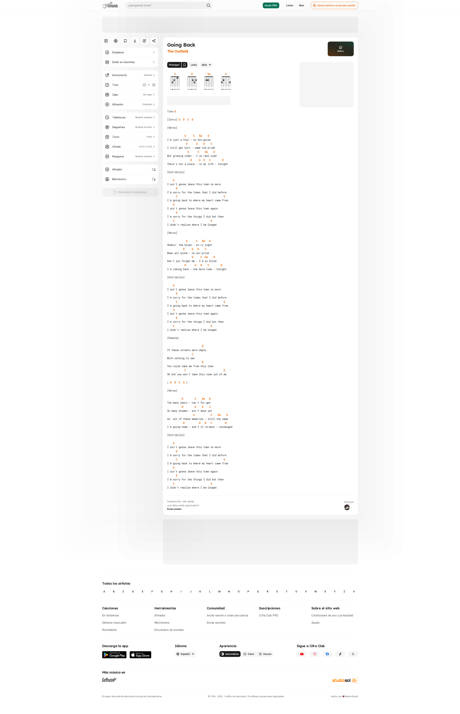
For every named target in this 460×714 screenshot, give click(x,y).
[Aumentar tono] (154, 85)
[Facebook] (327, 654)
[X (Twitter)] (353, 654)
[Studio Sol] (345, 680)
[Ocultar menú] (106, 40)
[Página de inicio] (110, 5)
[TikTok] (340, 654)
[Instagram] (315, 654)
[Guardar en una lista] (125, 40)
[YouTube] (302, 654)
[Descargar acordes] (135, 40)
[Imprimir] (116, 40)
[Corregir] (144, 40)
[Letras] (109, 679)
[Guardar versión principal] (184, 65)
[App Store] (140, 655)
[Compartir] (154, 40)
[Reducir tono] (144, 85)
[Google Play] (114, 655)
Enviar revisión (174, 509)
